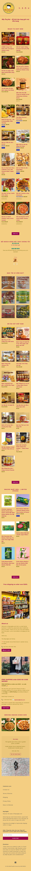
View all (15, 233)
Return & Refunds (8, 805)
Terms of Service (7, 793)
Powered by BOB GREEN (20, 866)
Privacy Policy (7, 801)
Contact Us (6, 789)
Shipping (5, 797)
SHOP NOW (6, 707)
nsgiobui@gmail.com (19, 699)
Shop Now (6, 650)
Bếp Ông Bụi (12, 866)
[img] (15, 243)
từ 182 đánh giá (15, 245)
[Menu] (28, 8)
